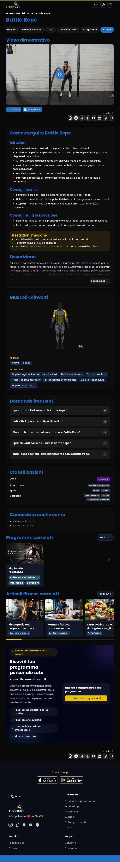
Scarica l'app (72, 806)
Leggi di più (98, 281)
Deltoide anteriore (71, 374)
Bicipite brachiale (97, 374)
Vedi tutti (105, 537)
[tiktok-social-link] (18, 825)
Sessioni (69, 817)
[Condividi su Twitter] (82, 118)
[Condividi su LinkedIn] (99, 118)
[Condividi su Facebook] (93, 118)
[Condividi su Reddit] (76, 118)
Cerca (68, 827)
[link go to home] (17, 808)
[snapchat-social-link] (37, 825)
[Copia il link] (70, 118)
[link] (62, 312)
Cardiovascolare (92, 496)
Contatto (70, 843)
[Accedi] (103, 5)
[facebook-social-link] (24, 825)
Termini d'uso (16, 843)
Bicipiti (15, 362)
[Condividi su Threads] (87, 118)
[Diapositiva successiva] (109, 613)
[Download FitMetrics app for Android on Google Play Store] (71, 780)
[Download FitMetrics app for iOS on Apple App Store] (47, 780)
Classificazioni (68, 29)
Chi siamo (71, 848)
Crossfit (105, 490)
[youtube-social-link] (30, 825)
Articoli (107, 29)
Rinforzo (105, 496)
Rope (30, 13)
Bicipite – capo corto (23, 385)
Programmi (90, 29)
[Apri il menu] (110, 5)
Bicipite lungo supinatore (25, 374)
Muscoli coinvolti (32, 29)
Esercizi (20, 13)
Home (9, 13)
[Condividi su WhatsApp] (105, 118)
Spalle (26, 362)
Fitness (96, 490)
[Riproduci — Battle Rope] (60, 74)
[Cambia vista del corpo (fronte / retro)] (80, 346)
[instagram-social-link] (10, 825)
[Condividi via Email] (111, 118)
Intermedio (103, 479)
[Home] (13, 5)
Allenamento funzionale (98, 499)
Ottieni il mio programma (80, 801)
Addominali (50, 374)
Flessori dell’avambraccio (26, 379)
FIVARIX (39, 816)
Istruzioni (10, 29)
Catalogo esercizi (75, 822)
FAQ (50, 29)
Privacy (12, 848)
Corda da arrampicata (99, 485)
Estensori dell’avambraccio (60, 379)
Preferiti (15, 109)
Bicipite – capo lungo (92, 379)
